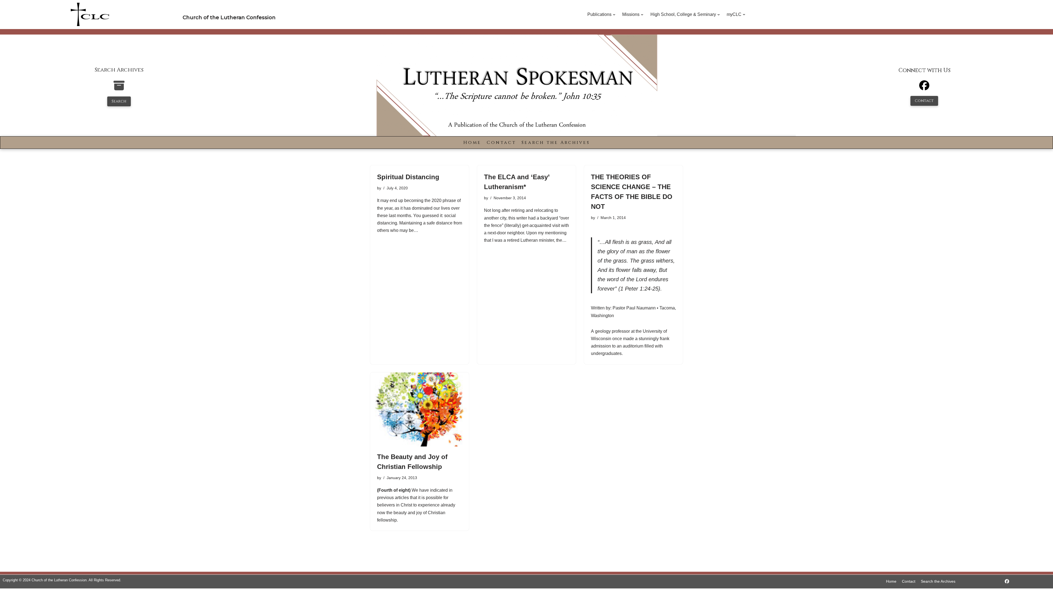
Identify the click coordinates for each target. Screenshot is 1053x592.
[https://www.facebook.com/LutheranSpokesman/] (1007, 581)
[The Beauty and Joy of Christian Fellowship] (419, 409)
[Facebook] (924, 87)
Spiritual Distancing (408, 177)
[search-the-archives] (119, 88)
